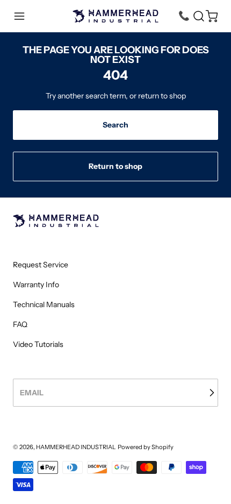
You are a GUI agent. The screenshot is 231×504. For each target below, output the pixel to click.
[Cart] (211, 16)
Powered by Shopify (146, 447)
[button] (19, 16)
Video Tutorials (38, 344)
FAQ (20, 324)
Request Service (40, 264)
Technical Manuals (44, 304)
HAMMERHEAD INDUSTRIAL (76, 447)
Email (32, 392)
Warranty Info (36, 284)
